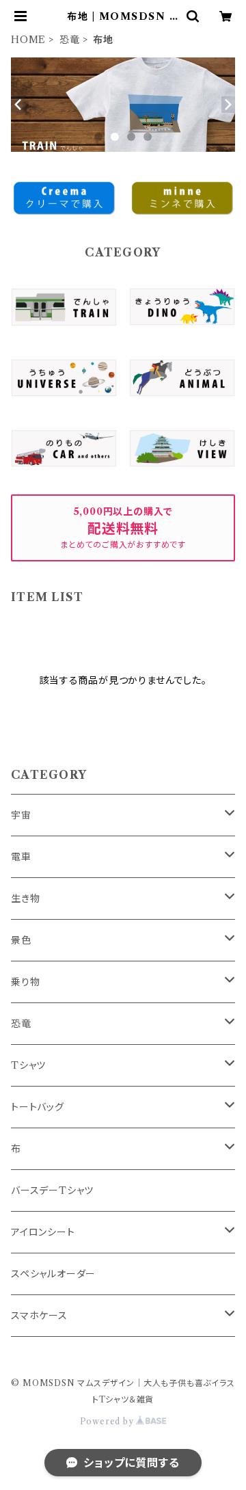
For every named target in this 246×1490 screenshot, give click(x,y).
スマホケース (39, 1315)
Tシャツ (28, 1065)
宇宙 (21, 815)
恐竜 (69, 40)
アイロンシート (43, 1232)
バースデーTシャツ (52, 1190)
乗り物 (25, 982)
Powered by (108, 1421)
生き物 (25, 898)
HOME (28, 40)
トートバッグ (37, 1107)
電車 (21, 857)
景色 (21, 940)
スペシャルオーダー (53, 1274)
